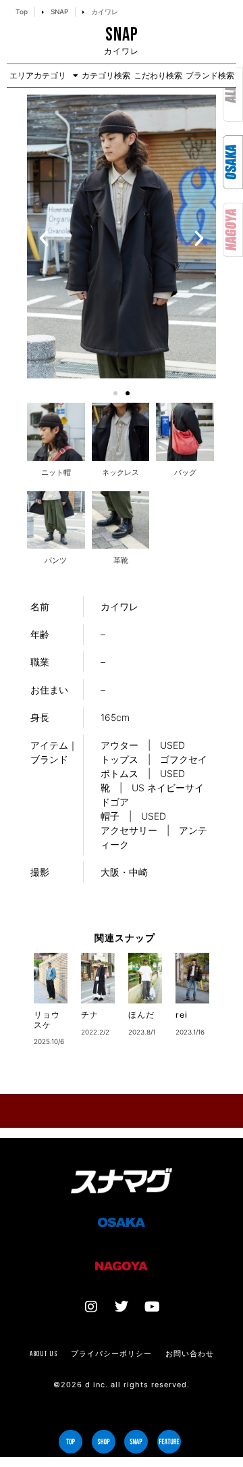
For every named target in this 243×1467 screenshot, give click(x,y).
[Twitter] (121, 1306)
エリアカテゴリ (37, 75)
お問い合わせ (189, 1353)
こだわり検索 (158, 75)
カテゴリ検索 (106, 75)
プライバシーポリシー (111, 1353)
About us (43, 1353)
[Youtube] (151, 1306)
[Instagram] (91, 1306)
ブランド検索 (210, 75)
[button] (44, 238)
